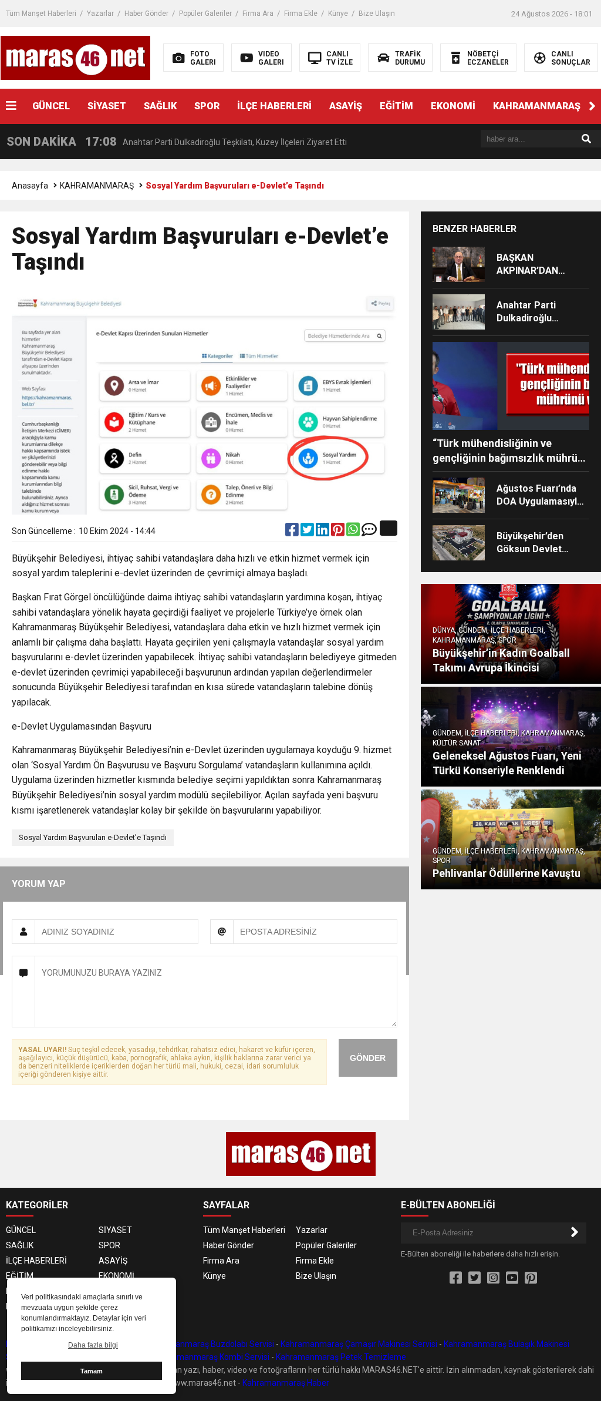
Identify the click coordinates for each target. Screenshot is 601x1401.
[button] (592, 106)
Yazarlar (100, 13)
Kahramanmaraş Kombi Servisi (212, 1357)
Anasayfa (30, 185)
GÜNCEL (51, 106)
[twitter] (308, 532)
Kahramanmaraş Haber (285, 1382)
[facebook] (292, 532)
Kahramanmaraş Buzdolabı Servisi (210, 1344)
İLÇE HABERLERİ (274, 106)
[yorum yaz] (369, 532)
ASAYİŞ (345, 106)
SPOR (207, 106)
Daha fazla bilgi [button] (93, 1345)
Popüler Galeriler (205, 13)
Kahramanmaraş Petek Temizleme (341, 1357)
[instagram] (493, 1278)
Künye (338, 13)
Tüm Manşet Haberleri (41, 13)
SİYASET (106, 106)
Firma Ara (258, 13)
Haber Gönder (146, 13)
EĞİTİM (396, 106)
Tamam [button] (91, 1371)
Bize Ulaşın (377, 13)
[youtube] (512, 1278)
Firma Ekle (301, 13)
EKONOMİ (453, 106)
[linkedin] (323, 532)
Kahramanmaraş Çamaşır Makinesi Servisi (359, 1344)
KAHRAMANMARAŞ (536, 106)
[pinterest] (338, 532)
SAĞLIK (160, 106)
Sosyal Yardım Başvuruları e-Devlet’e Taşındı (93, 837)
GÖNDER (368, 1058)
